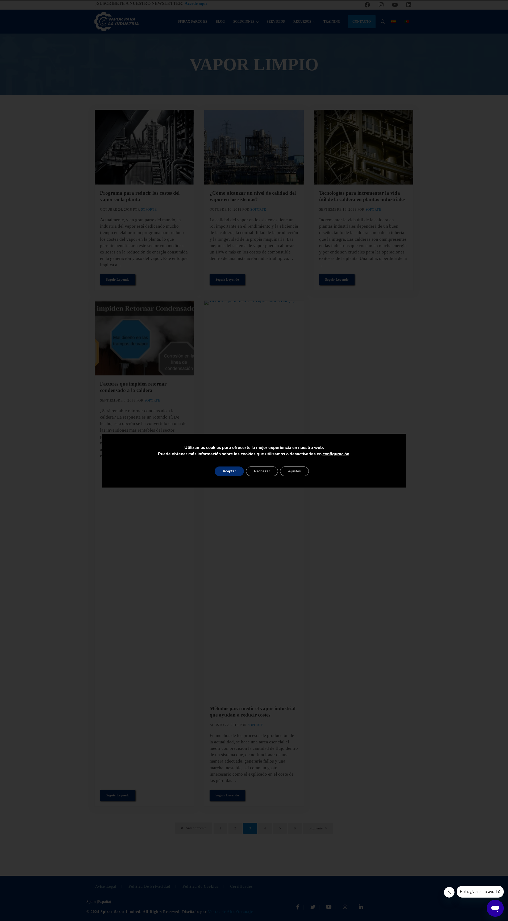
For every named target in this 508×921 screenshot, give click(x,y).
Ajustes (294, 471)
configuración (336, 454)
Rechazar (262, 471)
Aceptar (229, 471)
